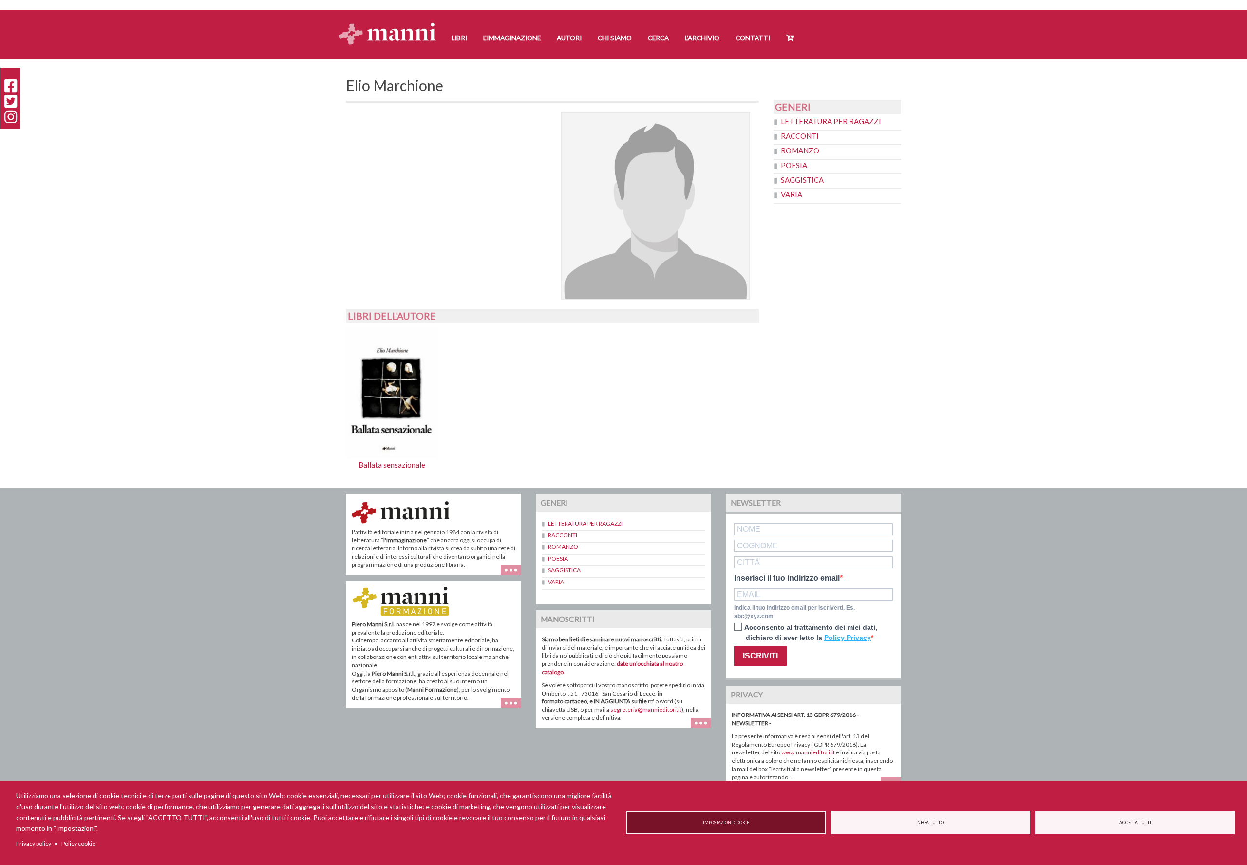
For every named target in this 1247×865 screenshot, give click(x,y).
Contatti (753, 38)
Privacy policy (33, 843)
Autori (569, 38)
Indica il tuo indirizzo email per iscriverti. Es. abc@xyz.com (794, 612)
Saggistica (802, 179)
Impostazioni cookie (726, 822)
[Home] (391, 24)
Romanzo (800, 150)
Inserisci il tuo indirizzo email (787, 578)
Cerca (658, 38)
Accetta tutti (1135, 822)
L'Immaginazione (512, 38)
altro (515, 708)
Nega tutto (930, 822)
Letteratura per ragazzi (831, 121)
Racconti (800, 136)
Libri (459, 38)
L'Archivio (702, 38)
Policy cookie (78, 843)
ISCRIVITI (760, 656)
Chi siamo (615, 38)
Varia (791, 194)
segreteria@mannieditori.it (645, 709)
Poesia (794, 165)
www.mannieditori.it (808, 752)
